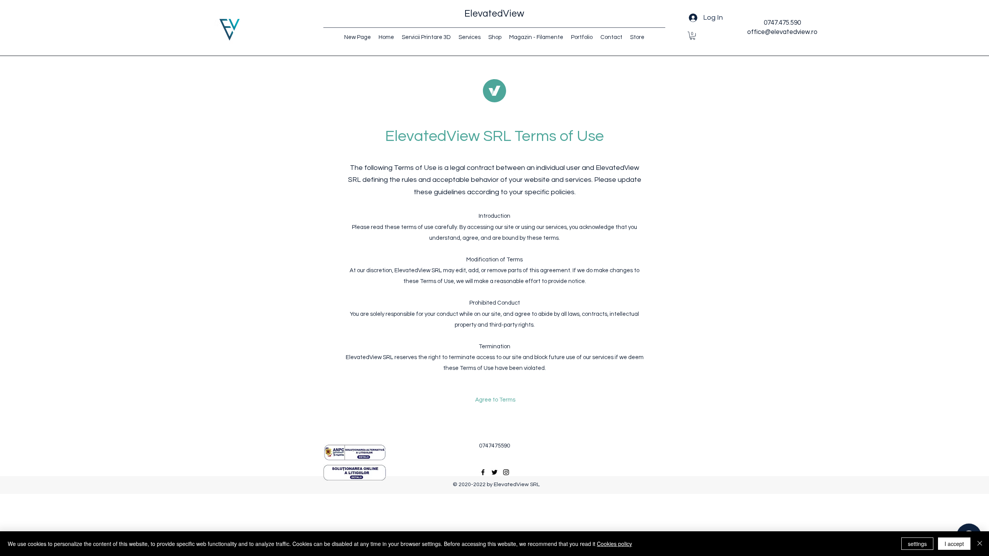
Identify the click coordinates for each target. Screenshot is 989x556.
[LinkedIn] (506, 472)
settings (917, 544)
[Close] (979, 543)
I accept (954, 544)
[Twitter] (494, 472)
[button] (692, 36)
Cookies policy (614, 544)
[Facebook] (483, 472)
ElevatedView (494, 13)
